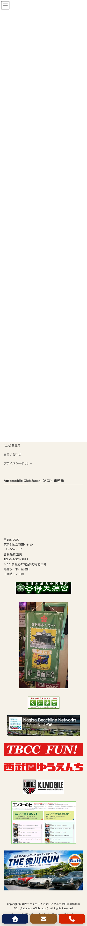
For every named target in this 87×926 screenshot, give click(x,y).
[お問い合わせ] (43, 919)
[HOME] (15, 919)
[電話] (72, 919)
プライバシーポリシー (18, 463)
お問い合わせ (12, 454)
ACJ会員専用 (12, 445)
